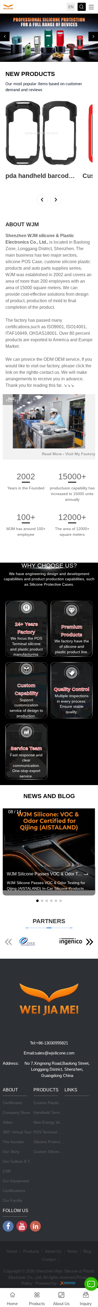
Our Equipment (16, 1181)
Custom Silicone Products (55, 1151)
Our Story (11, 1151)
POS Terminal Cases (51, 1132)
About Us (53, 1251)
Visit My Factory (80, 454)
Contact (49, 1259)
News (72, 1251)
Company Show (16, 1112)
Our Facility (12, 1200)
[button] (5, 36)
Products (31, 1251)
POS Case (32, 261)
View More (14, 183)
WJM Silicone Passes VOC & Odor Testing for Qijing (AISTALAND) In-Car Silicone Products (45, 874)
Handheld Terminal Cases (55, 1112)
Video (8, 1122)
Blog (87, 1251)
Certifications (14, 1190)
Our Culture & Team (20, 1161)
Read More (52, 454)
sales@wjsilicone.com (55, 1053)
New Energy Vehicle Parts (55, 1122)
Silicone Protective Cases (55, 1142)
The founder (13, 1142)
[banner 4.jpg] (49, 38)
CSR (7, 1171)
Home (12, 1251)
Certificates (12, 1103)
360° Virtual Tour (17, 1132)
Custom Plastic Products (54, 1103)
